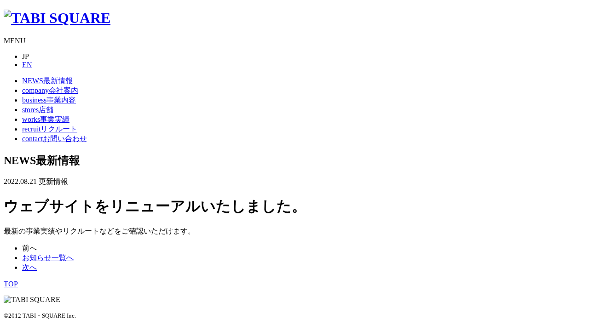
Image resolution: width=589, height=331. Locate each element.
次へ (29, 267)
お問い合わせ (54, 139)
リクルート (49, 129)
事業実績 (45, 119)
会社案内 (50, 90)
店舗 (37, 110)
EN (27, 64)
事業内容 (49, 100)
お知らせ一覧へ (48, 258)
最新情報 (47, 81)
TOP (11, 284)
